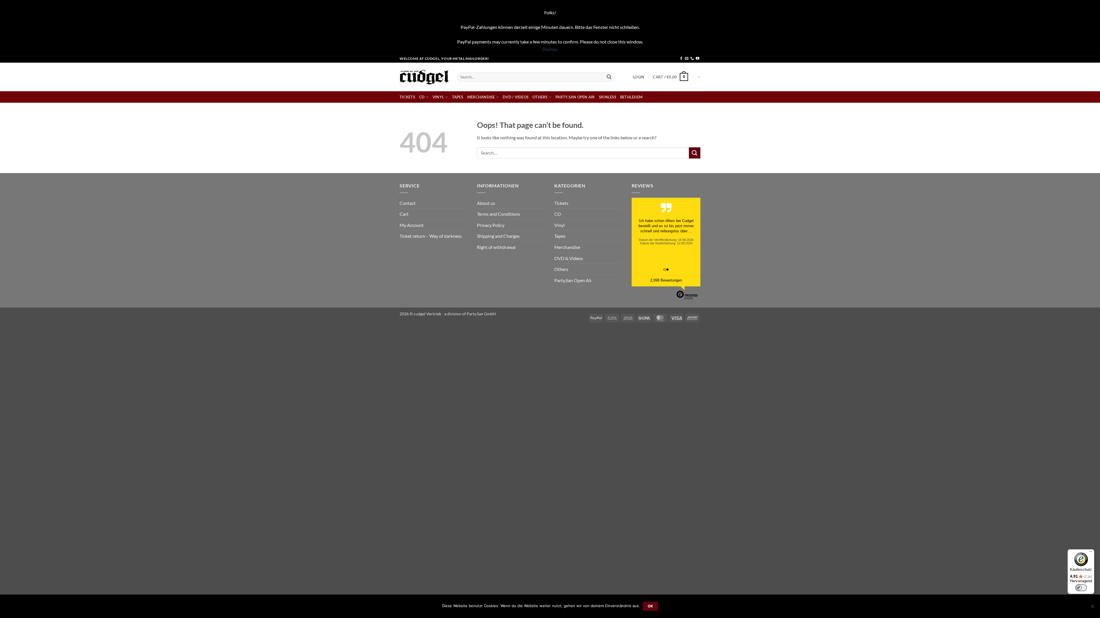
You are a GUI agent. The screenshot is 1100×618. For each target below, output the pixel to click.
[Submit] (609, 77)
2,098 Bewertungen (666, 280)
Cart (404, 214)
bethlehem (631, 97)
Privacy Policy (490, 225)
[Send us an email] (686, 59)
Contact (408, 203)
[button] (638, 77)
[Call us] (692, 59)
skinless (607, 97)
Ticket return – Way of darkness (431, 236)
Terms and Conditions (498, 214)
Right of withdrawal (496, 247)
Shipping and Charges (498, 236)
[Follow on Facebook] (681, 59)
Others (540, 97)
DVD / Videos (516, 97)
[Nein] (1092, 608)
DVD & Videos (568, 258)
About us (486, 203)
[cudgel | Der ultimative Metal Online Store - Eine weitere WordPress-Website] (424, 77)
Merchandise (481, 97)
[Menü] (1090, 552)
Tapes (457, 97)
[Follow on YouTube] (697, 59)
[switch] (1081, 587)
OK (650, 606)
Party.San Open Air (575, 97)
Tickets (407, 97)
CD (422, 97)
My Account (412, 225)
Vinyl (438, 97)
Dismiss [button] (550, 49)
